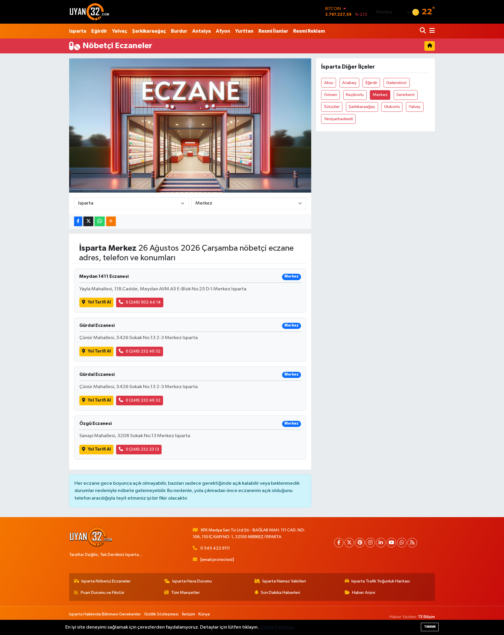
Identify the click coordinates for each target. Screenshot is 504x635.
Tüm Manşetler (185, 592)
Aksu (328, 83)
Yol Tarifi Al (99, 302)
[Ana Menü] (431, 31)
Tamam (429, 626)
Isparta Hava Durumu (192, 581)
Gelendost (396, 83)
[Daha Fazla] (111, 221)
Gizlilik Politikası (277, 627)
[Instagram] (370, 542)
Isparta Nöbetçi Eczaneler (106, 581)
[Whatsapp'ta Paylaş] (99, 221)
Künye (204, 614)
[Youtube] (391, 542)
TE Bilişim (426, 617)
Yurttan (244, 31)
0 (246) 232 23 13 (142, 449)
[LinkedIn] (381, 542)
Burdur (179, 31)
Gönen (330, 95)
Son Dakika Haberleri (280, 592)
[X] (349, 542)
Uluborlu (392, 106)
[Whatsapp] (402, 542)
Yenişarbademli (338, 119)
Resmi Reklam (309, 31)
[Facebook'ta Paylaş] (78, 221)
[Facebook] (339, 542)
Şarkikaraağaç (149, 31)
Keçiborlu (355, 95)
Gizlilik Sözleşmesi (161, 614)
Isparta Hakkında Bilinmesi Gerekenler (105, 614)
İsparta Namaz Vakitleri (284, 581)
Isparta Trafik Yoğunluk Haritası (380, 581)
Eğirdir (99, 31)
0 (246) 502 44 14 (143, 302)
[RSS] (412, 542)
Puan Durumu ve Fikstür (103, 592)
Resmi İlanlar (273, 31)
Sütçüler (332, 106)
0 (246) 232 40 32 (143, 351)
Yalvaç (119, 31)
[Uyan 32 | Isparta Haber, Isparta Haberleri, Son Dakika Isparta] (89, 11)
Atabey (349, 83)
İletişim (188, 614)
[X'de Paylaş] (88, 221)
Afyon (223, 31)
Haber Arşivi (363, 592)
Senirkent (405, 95)
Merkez (380, 95)
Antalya (201, 31)
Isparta (77, 31)
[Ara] (423, 31)
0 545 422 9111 (215, 548)
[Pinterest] (360, 542)
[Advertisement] (43, 145)
